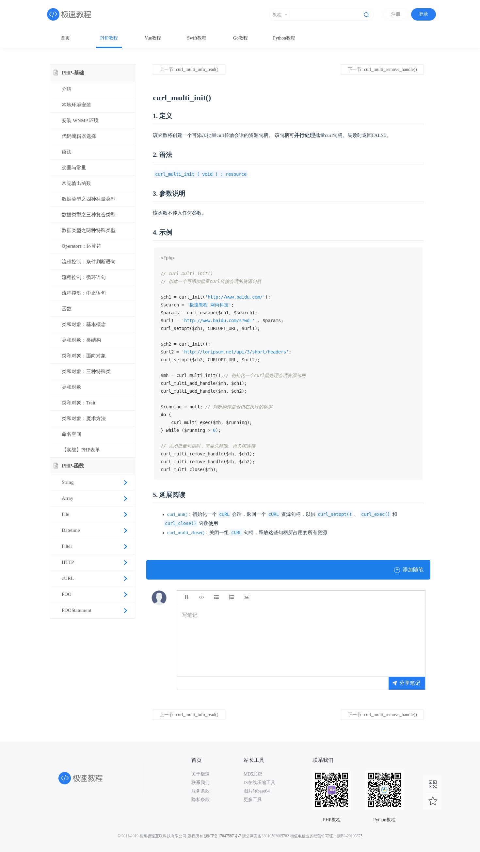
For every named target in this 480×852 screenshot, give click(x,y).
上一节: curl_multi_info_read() (189, 69)
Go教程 (240, 38)
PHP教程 (109, 38)
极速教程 (78, 14)
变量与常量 (74, 167)
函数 (67, 308)
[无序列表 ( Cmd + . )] (216, 597)
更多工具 (253, 799)
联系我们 (200, 782)
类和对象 (71, 387)
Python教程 (284, 38)
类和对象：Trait (78, 402)
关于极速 (200, 774)
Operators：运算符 (81, 246)
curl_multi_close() (185, 532)
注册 (395, 14)
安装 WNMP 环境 (80, 120)
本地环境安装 (76, 104)
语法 (67, 152)
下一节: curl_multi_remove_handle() (382, 69)
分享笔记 (409, 683)
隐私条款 (200, 799)
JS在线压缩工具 (259, 782)
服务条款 (200, 791)
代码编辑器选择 (79, 136)
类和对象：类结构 (81, 340)
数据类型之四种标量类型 (89, 199)
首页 (65, 38)
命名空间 (71, 434)
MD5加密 (253, 774)
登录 (423, 14)
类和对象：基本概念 (84, 324)
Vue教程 (153, 38)
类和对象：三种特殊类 (86, 371)
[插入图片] (246, 597)
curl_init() (177, 514)
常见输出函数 (76, 183)
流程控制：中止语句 (84, 293)
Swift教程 (196, 38)
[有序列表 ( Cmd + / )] (231, 597)
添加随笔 (410, 569)
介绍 (67, 89)
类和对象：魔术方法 (84, 418)
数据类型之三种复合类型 (89, 214)
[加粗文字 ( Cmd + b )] (186, 597)
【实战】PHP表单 (81, 449)
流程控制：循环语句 (84, 277)
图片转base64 (257, 791)
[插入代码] (201, 597)
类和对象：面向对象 (84, 355)
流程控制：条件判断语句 (89, 261)
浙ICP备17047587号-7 (222, 836)
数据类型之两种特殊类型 (89, 230)
